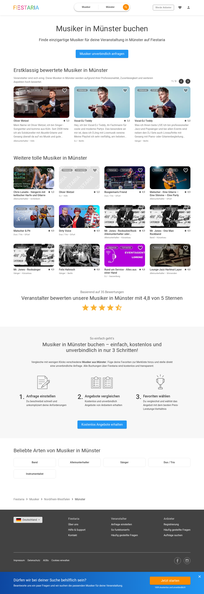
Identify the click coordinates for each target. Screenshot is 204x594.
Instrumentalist (34, 474)
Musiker (34, 499)
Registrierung (171, 524)
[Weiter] (187, 81)
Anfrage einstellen (121, 524)
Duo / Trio (169, 462)
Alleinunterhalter (79, 462)
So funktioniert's (120, 530)
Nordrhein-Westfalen (57, 499)
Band (35, 462)
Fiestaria (19, 499)
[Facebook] (177, 560)
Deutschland (30, 520)
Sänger (124, 462)
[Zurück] (181, 81)
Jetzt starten (170, 580)
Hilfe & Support (76, 530)
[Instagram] (187, 560)
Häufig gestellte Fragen (124, 535)
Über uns (73, 524)
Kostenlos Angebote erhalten (102, 424)
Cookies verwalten (60, 560)
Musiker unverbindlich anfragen (102, 54)
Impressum (19, 560)
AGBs (46, 560)
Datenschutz (34, 560)
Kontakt (72, 535)
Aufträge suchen (173, 535)
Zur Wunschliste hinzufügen (64, 91)
